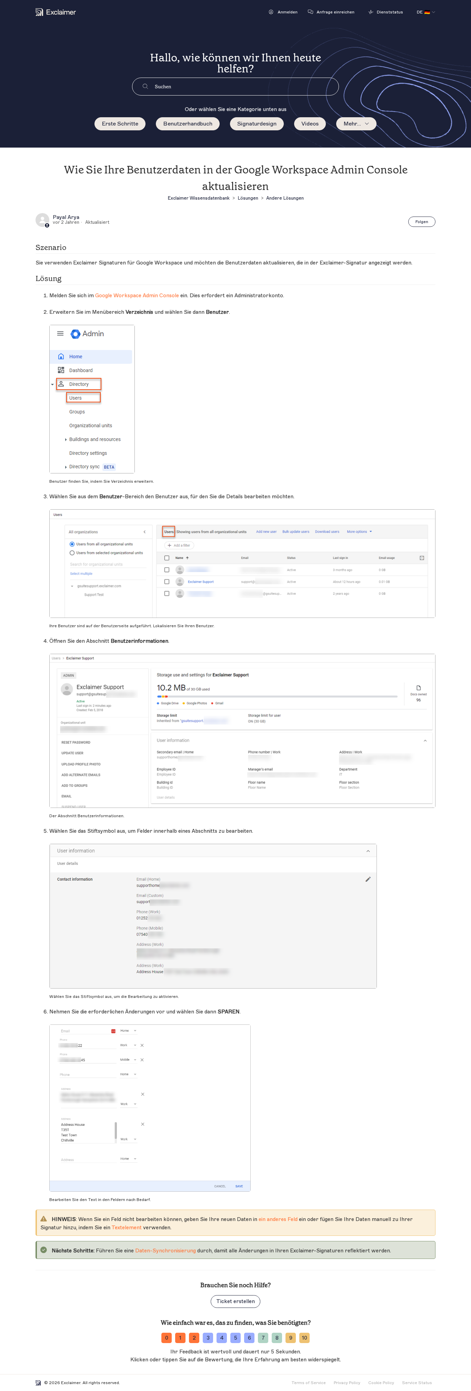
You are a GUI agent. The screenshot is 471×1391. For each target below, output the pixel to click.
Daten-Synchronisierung (165, 1250)
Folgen (421, 222)
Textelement (126, 1227)
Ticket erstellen (235, 1301)
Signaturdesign (257, 124)
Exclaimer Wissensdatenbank (199, 198)
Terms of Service (308, 1383)
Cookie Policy (381, 1383)
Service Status (417, 1383)
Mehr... (352, 124)
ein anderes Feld (278, 1219)
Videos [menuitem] (310, 124)
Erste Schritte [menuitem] (120, 124)
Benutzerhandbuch (187, 124)
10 (304, 1338)
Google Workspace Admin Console (137, 295)
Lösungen (248, 198)
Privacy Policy (347, 1383)
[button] (283, 12)
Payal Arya (66, 217)
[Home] (56, 12)
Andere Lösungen (285, 198)
